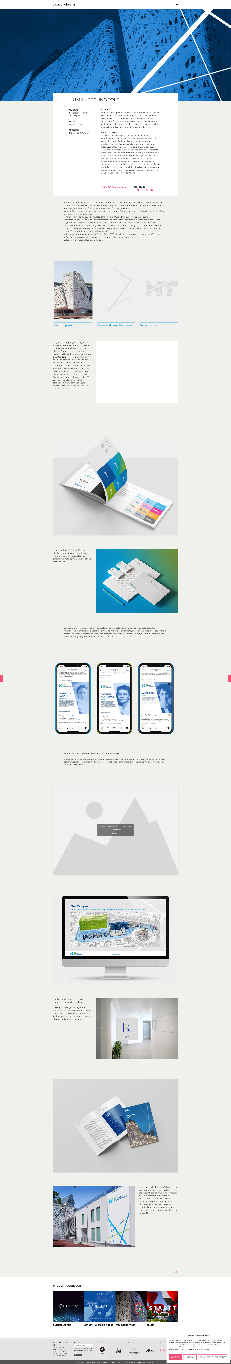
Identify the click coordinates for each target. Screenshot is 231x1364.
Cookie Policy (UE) (115, 1362)
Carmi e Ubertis (103, 4)
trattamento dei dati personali (83, 1349)
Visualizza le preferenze (212, 1357)
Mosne (150, 1362)
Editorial (106, 187)
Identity (116, 187)
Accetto (115, 833)
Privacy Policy (102, 1362)
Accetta (175, 1357)
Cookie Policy (115, 829)
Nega (190, 1357)
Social (124, 187)
